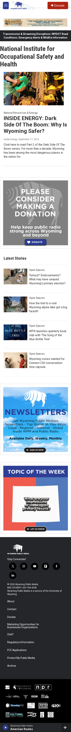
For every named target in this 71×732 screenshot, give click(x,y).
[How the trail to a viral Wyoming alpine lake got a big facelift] (15, 304)
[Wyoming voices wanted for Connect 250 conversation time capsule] (15, 360)
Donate (59, 5)
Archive (11, 665)
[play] (5, 727)
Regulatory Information (20, 642)
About (10, 601)
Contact (11, 609)
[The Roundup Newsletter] (35, 419)
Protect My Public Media (21, 658)
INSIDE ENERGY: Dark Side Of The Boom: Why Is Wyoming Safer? (35, 124)
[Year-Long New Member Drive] (35, 212)
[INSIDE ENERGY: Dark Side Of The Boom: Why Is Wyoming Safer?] (34, 88)
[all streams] (66, 727)
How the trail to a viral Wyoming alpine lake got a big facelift (48, 307)
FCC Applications (17, 650)
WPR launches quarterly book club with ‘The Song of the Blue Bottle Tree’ (47, 335)
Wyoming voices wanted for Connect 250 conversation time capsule (47, 363)
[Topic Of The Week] (35, 497)
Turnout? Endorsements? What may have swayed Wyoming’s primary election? (47, 279)
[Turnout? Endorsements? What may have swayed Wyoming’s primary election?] (15, 276)
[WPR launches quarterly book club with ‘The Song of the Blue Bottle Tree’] (15, 332)
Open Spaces (37, 269)
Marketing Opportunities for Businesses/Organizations (23, 626)
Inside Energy (10, 139)
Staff (10, 634)
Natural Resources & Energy (21, 112)
